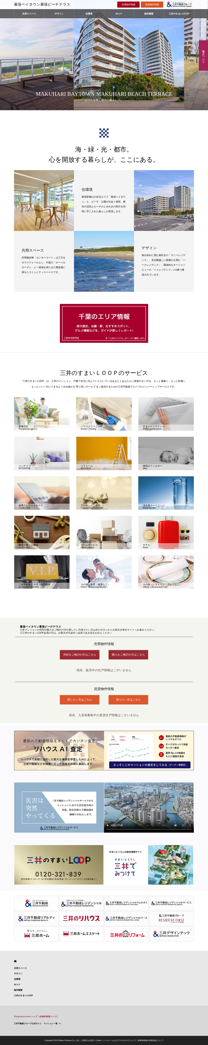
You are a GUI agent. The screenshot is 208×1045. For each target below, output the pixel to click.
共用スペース (29, 13)
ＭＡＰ (119, 13)
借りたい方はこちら (128, 699)
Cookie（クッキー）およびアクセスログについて (115, 1040)
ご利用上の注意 (87, 1040)
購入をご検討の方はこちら (128, 654)
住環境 (89, 13)
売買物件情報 (128, 4)
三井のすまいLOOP (179, 13)
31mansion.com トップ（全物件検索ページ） (36, 1016)
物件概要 (148, 13)
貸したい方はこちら (79, 699)
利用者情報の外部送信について (151, 1040)
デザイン (59, 13)
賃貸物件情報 (152, 4)
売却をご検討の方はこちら (79, 654)
